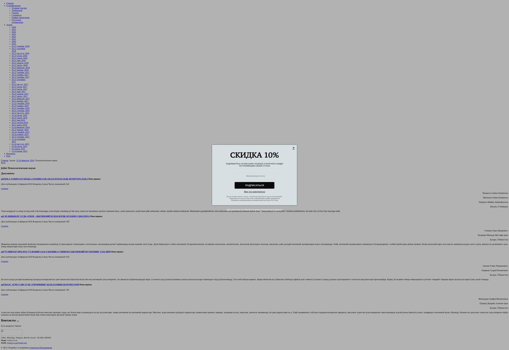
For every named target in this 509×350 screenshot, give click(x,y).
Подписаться (254, 185)
